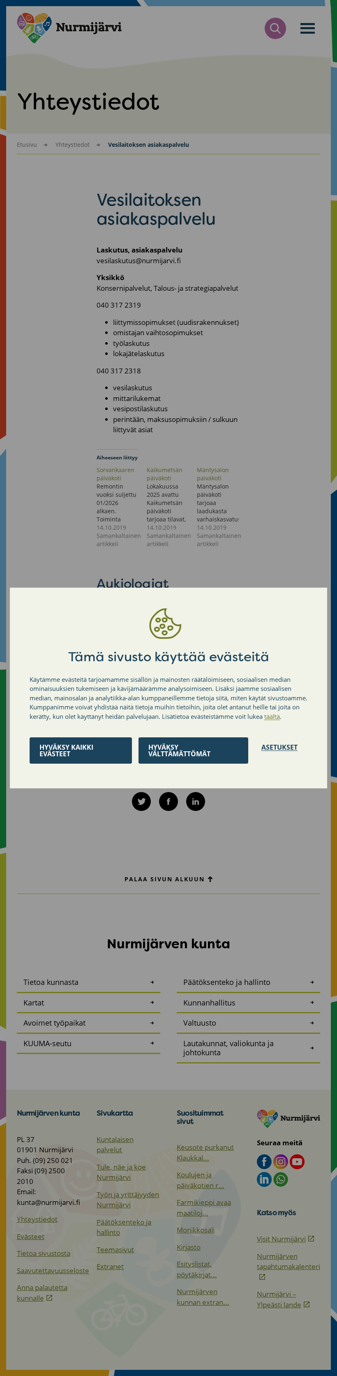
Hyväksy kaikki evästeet (66, 750)
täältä (272, 716)
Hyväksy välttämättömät (179, 750)
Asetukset (279, 747)
